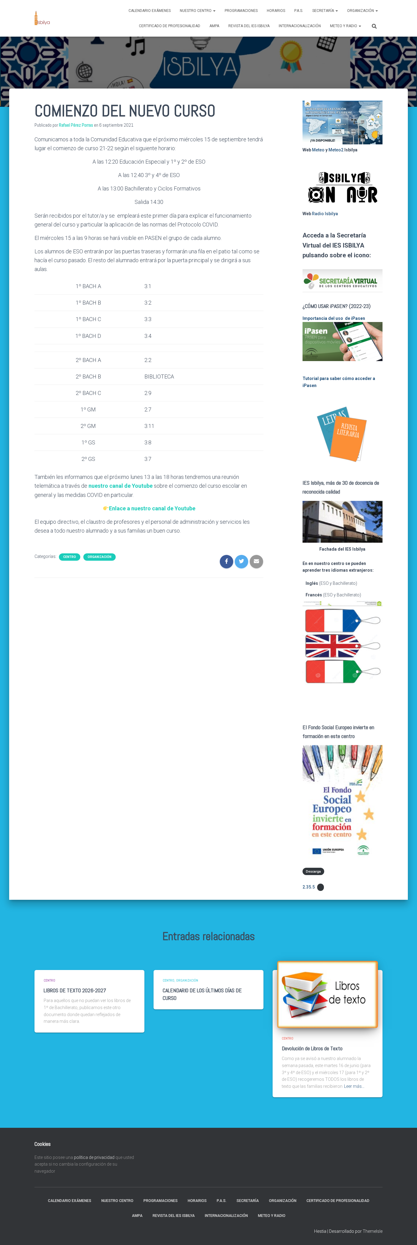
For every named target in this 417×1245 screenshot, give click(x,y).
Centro (69, 557)
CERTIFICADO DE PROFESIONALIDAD (169, 26)
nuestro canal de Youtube (121, 486)
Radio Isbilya (325, 213)
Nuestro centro (196, 11)
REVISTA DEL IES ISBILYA (249, 26)
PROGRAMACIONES (241, 11)
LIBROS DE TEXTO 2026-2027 (75, 990)
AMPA (214, 26)
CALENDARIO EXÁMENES (150, 11)
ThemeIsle (373, 1231)
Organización (361, 11)
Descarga (313, 871)
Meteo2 (335, 149)
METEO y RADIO (344, 26)
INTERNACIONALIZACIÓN (300, 26)
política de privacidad (94, 1157)
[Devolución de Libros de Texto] (327, 993)
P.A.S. (298, 11)
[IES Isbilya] (42, 18)
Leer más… (354, 1086)
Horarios (276, 11)
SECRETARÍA (323, 11)
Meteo (318, 149)
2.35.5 (309, 887)
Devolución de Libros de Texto (312, 1048)
